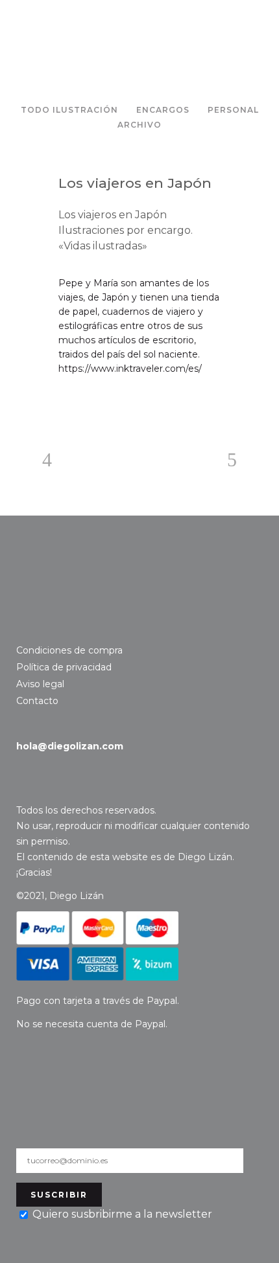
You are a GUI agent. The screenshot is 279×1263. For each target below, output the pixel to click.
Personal (233, 110)
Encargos (162, 110)
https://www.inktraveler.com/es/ (130, 368)
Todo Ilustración (69, 110)
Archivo (139, 125)
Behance (44, 627)
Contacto (62, 578)
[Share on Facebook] (64, 400)
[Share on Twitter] (85, 400)
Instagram (24, 627)
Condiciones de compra (69, 650)
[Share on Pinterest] (106, 400)
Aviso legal (40, 684)
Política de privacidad (64, 667)
